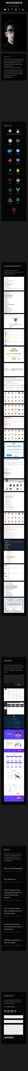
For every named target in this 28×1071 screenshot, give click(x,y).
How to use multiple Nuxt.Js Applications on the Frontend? (13, 910)
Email (6, 1021)
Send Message (9, 1037)
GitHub (11, 670)
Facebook (5, 1011)
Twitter (8, 1011)
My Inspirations (10, 879)
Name (6, 1016)
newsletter (9, 860)
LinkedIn (11, 1011)
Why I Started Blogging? (13, 868)
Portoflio (11, 62)
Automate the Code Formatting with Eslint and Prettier (13, 926)
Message (6, 1026)
